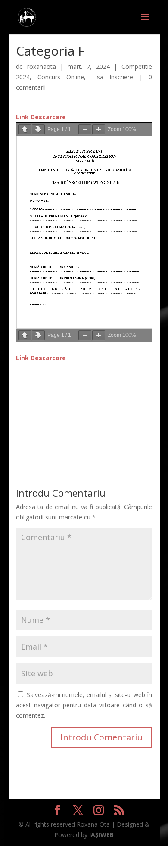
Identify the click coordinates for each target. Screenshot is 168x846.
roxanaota (41, 66)
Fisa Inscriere (112, 77)
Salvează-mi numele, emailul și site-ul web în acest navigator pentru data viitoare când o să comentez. (84, 704)
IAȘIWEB (101, 834)
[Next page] (38, 129)
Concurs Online (60, 77)
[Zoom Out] (84, 129)
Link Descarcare (41, 117)
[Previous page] (24, 129)
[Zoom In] (98, 129)
